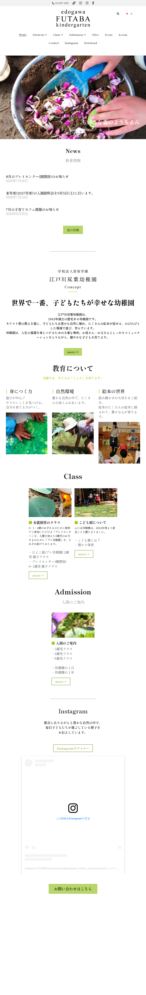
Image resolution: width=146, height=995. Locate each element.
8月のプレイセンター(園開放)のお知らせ (37, 176)
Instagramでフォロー (73, 748)
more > (73, 352)
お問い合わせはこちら (73, 888)
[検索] (118, 13)
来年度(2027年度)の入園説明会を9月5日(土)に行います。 (50, 192)
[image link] (73, 18)
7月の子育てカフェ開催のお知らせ (32, 209)
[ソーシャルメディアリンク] (73, 3)
